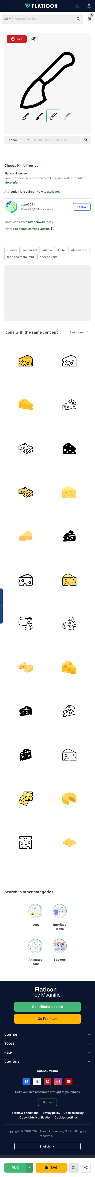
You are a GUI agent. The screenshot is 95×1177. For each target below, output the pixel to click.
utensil (47, 250)
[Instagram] (58, 1081)
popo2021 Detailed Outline (31, 229)
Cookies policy (73, 1112)
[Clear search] (68, 19)
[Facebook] (26, 1081)
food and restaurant (20, 257)
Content (11, 1034)
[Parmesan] (69, 799)
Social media (47, 1071)
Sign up (47, 1102)
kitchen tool (79, 250)
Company (11, 1062)
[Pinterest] (47, 1081)
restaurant (30, 250)
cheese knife (49, 257)
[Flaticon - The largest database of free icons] (41, 6)
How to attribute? (48, 191)
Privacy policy (51, 1112)
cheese (12, 250)
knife (61, 250)
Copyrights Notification (35, 1117)
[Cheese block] (69, 842)
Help (8, 1052)
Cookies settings (66, 1117)
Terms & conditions (25, 1112)
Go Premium (47, 1019)
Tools (9, 1043)
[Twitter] (37, 1081)
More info (11, 182)
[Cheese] (26, 361)
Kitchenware (37, 222)
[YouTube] (68, 1081)
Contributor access (47, 1007)
